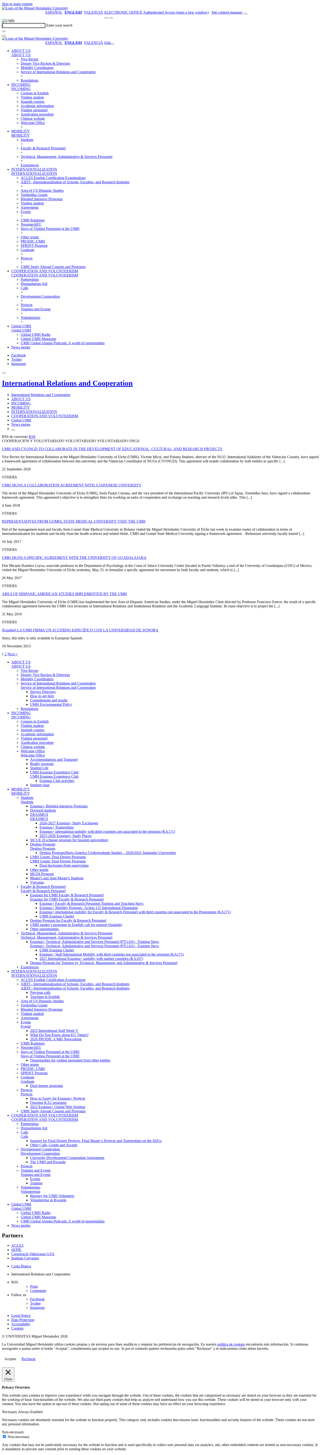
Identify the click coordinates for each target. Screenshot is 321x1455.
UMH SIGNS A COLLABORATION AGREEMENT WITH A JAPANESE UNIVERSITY (71, 485)
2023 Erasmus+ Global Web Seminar (57, 1107)
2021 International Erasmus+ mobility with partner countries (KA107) (91, 959)
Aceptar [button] (10, 1359)
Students (27, 140)
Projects (26, 258)
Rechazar (28, 1359)
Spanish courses (32, 102)
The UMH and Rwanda (48, 1162)
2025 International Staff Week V (54, 1031)
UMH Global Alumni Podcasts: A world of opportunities (63, 343)
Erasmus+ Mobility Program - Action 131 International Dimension (88, 908)
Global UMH (21, 326)
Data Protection (22, 1320)
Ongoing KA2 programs (48, 1103)
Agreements (30, 207)
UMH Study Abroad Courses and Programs (53, 267)
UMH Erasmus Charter (56, 916)
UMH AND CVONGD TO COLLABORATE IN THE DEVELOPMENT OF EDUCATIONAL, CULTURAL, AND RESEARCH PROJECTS (112, 449)
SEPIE (16, 1250)
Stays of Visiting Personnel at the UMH (50, 229)
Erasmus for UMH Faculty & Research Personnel (67, 895)
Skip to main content (17, 4)
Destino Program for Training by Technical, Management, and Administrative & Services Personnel (103, 963)
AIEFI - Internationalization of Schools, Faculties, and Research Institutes (75, 182)
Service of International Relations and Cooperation (58, 72)
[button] (21, 55)
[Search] (4, 31)
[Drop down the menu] (111, 18)
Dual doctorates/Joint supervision (64, 865)
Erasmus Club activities (56, 781)
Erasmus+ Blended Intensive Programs (59, 806)
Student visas (40, 785)
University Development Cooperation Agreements (67, 1158)
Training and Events (36, 309)
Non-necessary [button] (13, 1432)
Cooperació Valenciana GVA (33, 1254)
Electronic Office (123, 12)
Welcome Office (33, 123)
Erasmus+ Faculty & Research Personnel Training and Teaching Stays (91, 904)
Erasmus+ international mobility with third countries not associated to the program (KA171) (107, 832)
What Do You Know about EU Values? (59, 1035)
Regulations (29, 80)
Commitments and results (48, 700)
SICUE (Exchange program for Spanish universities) (69, 840)
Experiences (30, 165)
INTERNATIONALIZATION (34, 169)
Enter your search (59, 25)
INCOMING (21, 85)
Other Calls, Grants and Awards (53, 1145)
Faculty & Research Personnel (43, 148)
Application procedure (37, 114)
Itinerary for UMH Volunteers (52, 1196)
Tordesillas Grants (34, 195)
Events (26, 212)
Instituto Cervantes (25, 1258)
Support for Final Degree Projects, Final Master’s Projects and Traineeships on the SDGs (96, 1141)
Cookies (17, 1328)
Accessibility (20, 1324)
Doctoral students (43, 810)
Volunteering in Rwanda (48, 1200)
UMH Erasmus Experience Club (54, 772)
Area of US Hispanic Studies (42, 190)
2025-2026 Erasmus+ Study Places (65, 836)
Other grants (30, 237)
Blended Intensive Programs (42, 199)
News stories (20, 347)
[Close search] (4, 35)
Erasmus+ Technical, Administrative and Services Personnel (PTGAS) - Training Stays (94, 942)
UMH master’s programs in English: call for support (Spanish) (76, 925)
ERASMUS (39, 815)
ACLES (17, 1245)
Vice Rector (29, 59)
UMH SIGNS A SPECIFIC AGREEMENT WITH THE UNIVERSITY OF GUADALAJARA (74, 558)
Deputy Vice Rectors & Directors (45, 63)
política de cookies (231, 1344)
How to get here (42, 696)
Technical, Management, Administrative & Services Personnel (66, 157)
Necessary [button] (10, 1412)
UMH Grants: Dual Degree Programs (58, 857)
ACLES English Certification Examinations (53, 178)
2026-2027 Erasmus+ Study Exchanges (68, 823)
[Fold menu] (112, 44)
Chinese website (33, 118)
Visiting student (32, 97)
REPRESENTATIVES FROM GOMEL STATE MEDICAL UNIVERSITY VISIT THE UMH (73, 521)
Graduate (27, 250)
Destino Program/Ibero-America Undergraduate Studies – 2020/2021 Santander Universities (107, 853)
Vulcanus (37, 882)
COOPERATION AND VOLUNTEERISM (44, 271)
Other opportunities (44, 929)
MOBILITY (20, 131)
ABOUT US (21, 51)
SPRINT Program (34, 246)
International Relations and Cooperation (67, 383)
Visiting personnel (34, 110)
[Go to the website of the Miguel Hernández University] (35, 8)
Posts (34, 1286)
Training (36, 1183)
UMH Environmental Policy (51, 704)
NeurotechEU (31, 224)
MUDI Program (42, 874)
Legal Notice (21, 1316)
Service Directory (43, 692)
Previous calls (40, 992)
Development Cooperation (40, 296)
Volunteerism (30, 318)
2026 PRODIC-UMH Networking (56, 1039)
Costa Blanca (21, 1266)
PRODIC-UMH (33, 241)
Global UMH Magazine (38, 339)
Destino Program (42, 844)
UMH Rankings (33, 220)
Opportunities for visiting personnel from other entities (70, 1060)
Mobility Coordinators (37, 68)
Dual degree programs (46, 1086)
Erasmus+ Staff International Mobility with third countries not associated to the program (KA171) (111, 954)
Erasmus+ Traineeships (56, 827)
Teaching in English (45, 997)
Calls (24, 288)
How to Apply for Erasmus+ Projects (57, 1098)
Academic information (37, 106)
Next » (13, 654)
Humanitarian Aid (34, 284)
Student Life (39, 768)
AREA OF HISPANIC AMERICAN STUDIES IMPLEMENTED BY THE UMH (64, 594)
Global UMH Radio (36, 335)
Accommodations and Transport (54, 760)
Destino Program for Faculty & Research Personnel (68, 920)
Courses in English (35, 93)
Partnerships (30, 279)
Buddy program (42, 764)
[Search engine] (245, 13)
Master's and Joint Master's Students (56, 878)
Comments (38, 1291)
